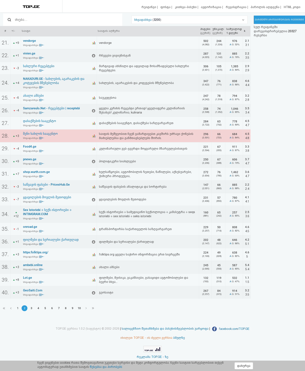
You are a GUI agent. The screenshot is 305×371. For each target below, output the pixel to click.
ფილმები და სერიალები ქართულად (51, 240)
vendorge (29, 41)
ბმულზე (179, 337)
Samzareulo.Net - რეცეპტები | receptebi (51, 108)
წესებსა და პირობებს (106, 367)
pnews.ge (29, 159)
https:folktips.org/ (35, 252)
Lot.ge (27, 278)
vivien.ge (29, 53)
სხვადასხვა (143, 19)
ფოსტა (165, 7)
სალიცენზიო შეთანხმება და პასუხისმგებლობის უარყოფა (165, 328)
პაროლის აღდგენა (265, 7)
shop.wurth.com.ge (36, 172)
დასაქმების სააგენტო (39, 121)
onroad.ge (30, 227)
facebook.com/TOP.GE (233, 328)
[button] (190, 20)
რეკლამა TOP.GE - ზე (152, 357)
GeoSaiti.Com (32, 290)
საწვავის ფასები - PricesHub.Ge (46, 184)
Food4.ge (29, 146)
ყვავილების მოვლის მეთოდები (47, 197)
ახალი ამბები (33, 95)
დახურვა (243, 365)
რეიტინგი (149, 7)
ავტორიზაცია (211, 7)
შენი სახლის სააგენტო (40, 134)
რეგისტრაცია (236, 7)
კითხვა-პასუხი (186, 7)
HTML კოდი (292, 7)
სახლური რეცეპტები (38, 66)
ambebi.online (33, 265)
